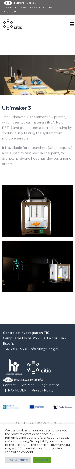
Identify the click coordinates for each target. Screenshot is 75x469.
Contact (9, 385)
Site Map (28, 385)
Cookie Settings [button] (17, 459)
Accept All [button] (41, 459)
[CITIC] (12, 20)
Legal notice (49, 385)
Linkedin (23, 7)
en (15, 11)
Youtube (47, 7)
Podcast (8, 7)
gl (10, 11)
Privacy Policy (43, 390)
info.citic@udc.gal (44, 349)
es (5, 11)
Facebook (35, 7)
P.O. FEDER (17, 390)
